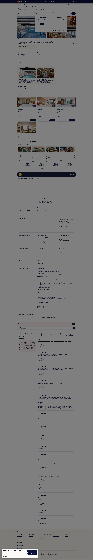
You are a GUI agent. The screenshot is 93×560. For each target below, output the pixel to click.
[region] (20, 553)
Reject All (32, 553)
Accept (32, 550)
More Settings (32, 556)
